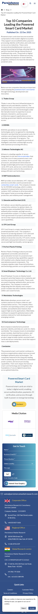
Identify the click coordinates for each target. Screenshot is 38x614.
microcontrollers (24, 156)
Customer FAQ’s (28, 590)
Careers (10, 590)
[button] (32, 464)
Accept (32, 608)
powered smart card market (24, 89)
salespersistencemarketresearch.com (20, 494)
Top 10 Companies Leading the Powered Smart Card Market (18, 14)
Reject (24, 608)
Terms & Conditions (10, 593)
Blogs (8, 10)
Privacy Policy (28, 593)
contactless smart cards (9, 185)
